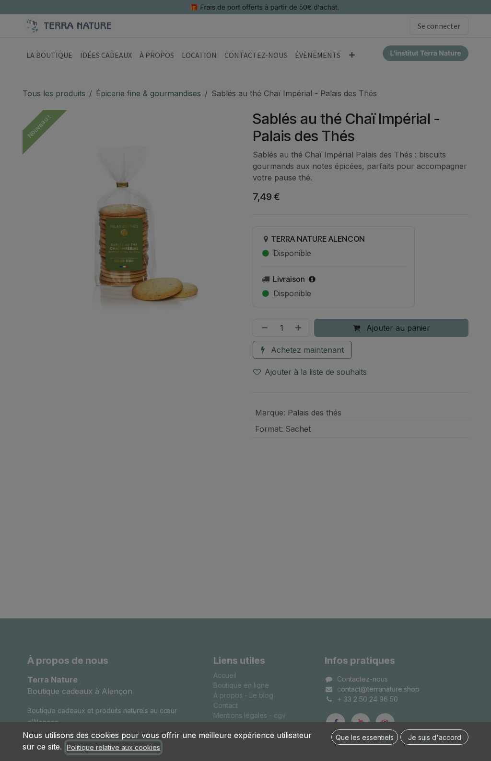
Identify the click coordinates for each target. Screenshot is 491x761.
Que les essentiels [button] (365, 737)
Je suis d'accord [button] (434, 737)
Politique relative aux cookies (113, 747)
